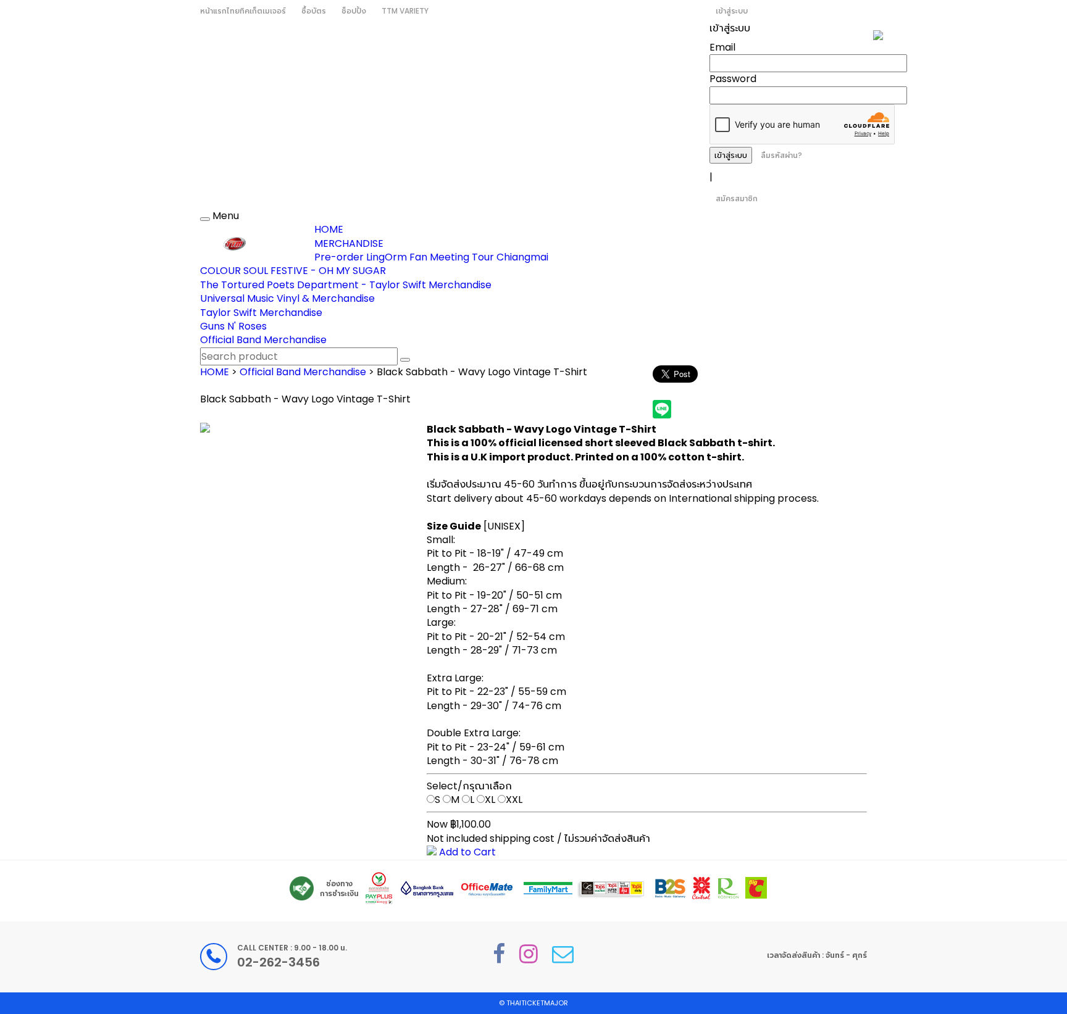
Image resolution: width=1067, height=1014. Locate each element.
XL (490, 799)
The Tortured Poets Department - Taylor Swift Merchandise (346, 285)
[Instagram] (528, 954)
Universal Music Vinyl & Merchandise (287, 298)
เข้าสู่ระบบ (732, 11)
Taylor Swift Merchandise (261, 312)
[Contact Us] (563, 954)
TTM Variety (405, 11)
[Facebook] (499, 954)
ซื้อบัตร (313, 11)
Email (722, 47)
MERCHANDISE (348, 243)
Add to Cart (466, 852)
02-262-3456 (278, 962)
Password (732, 79)
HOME (328, 229)
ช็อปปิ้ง (353, 11)
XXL (514, 799)
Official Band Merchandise (263, 340)
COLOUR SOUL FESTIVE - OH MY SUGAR (293, 271)
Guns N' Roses (233, 326)
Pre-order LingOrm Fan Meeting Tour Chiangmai (431, 257)
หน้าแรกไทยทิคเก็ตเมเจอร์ (243, 11)
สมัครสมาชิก (737, 198)
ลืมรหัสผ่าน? (781, 155)
